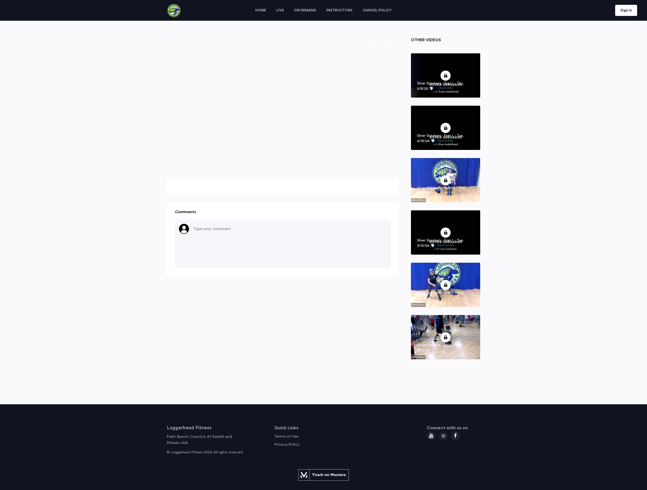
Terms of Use (286, 436)
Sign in (626, 10)
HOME (260, 10)
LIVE (280, 10)
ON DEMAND (305, 10)
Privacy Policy (286, 444)
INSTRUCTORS (339, 10)
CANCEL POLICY (377, 10)
